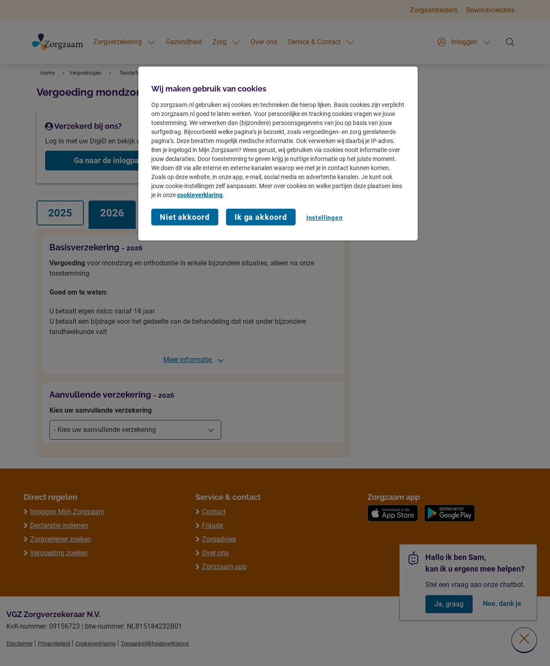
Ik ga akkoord (261, 217)
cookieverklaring (200, 195)
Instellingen (324, 217)
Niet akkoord (185, 217)
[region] (278, 153)
